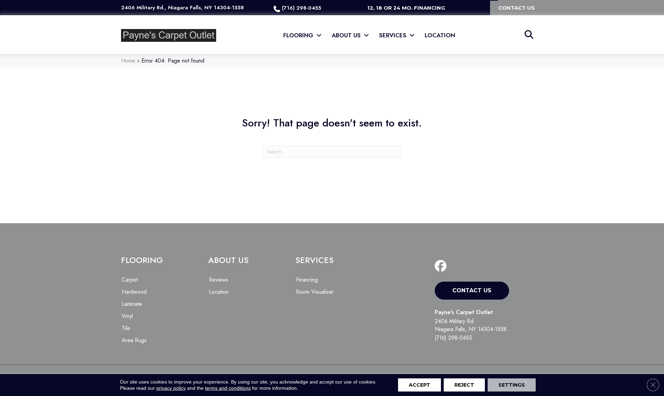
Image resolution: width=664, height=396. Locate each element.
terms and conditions (228, 388)
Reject (464, 385)
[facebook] (442, 266)
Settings (511, 385)
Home (128, 61)
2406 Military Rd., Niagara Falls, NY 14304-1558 (182, 7)
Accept (419, 385)
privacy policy (171, 388)
